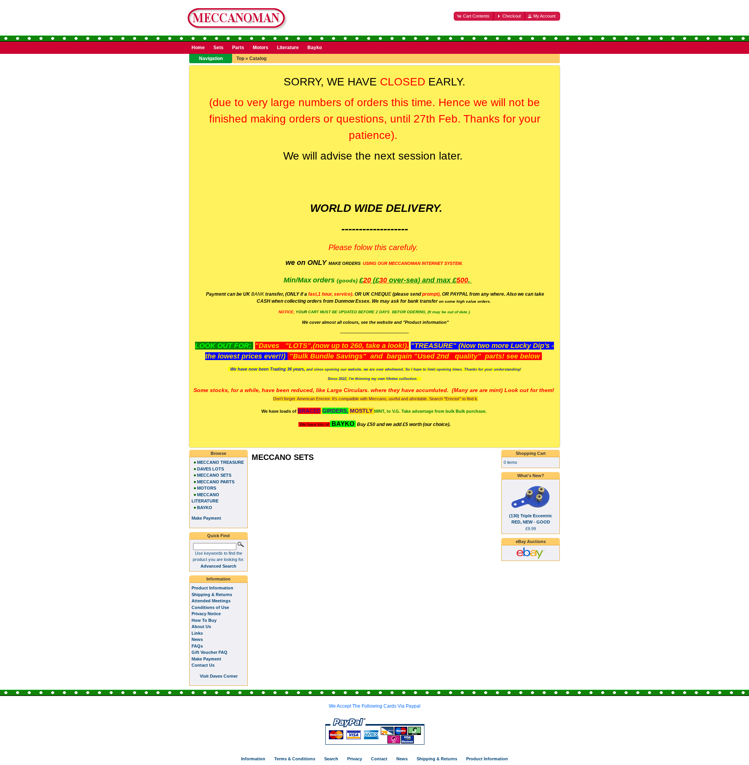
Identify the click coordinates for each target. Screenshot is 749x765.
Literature (288, 47)
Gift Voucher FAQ (209, 652)
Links (197, 633)
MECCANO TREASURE (220, 462)
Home (198, 47)
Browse (218, 453)
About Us (201, 626)
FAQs (197, 646)
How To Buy (204, 620)
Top (240, 58)
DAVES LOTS (210, 469)
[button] (474, 16)
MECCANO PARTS (215, 481)
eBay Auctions (531, 541)
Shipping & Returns (212, 594)
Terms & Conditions (294, 758)
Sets (218, 47)
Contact (379, 758)
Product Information (212, 588)
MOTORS (206, 488)
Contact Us (203, 665)
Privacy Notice (206, 613)
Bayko (314, 47)
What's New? (530, 475)
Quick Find (218, 535)
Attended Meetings (211, 600)
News (197, 639)
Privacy (354, 758)
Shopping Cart (531, 453)
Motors (260, 47)
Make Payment (206, 659)
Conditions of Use (210, 607)
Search (331, 758)
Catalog (257, 58)
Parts (238, 47)
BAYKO (204, 507)
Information (218, 579)
